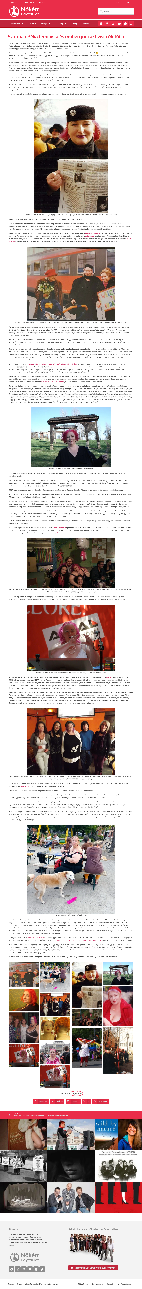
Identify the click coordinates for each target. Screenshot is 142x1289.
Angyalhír (55, 533)
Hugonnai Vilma (59, 940)
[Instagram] (107, 23)
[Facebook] (101, 23)
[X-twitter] (113, 23)
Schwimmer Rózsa (36, 937)
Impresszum (97, 1284)
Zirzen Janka (72, 940)
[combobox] (116, 11)
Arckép (74, 24)
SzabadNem (26, 786)
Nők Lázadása (60, 527)
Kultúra (31, 24)
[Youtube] (119, 23)
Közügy (44, 24)
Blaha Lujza (96, 940)
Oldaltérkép (83, 1284)
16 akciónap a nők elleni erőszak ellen (93, 1229)
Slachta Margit (84, 940)
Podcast (85, 24)
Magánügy (59, 24)
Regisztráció (128, 2)
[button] (41, 1101)
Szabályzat (111, 1284)
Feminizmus (15, 24)
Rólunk (13, 2)
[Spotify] (125, 23)
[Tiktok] (131, 23)
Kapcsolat (43, 2)
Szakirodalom (29, 2)
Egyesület (30, 14)
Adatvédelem (126, 1284)
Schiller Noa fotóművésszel (52, 382)
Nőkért (30, 9)
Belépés (117, 2)
